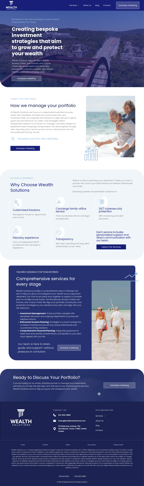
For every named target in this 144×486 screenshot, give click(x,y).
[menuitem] (74, 5)
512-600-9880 (64, 415)
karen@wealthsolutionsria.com (71, 421)
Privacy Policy (64, 476)
